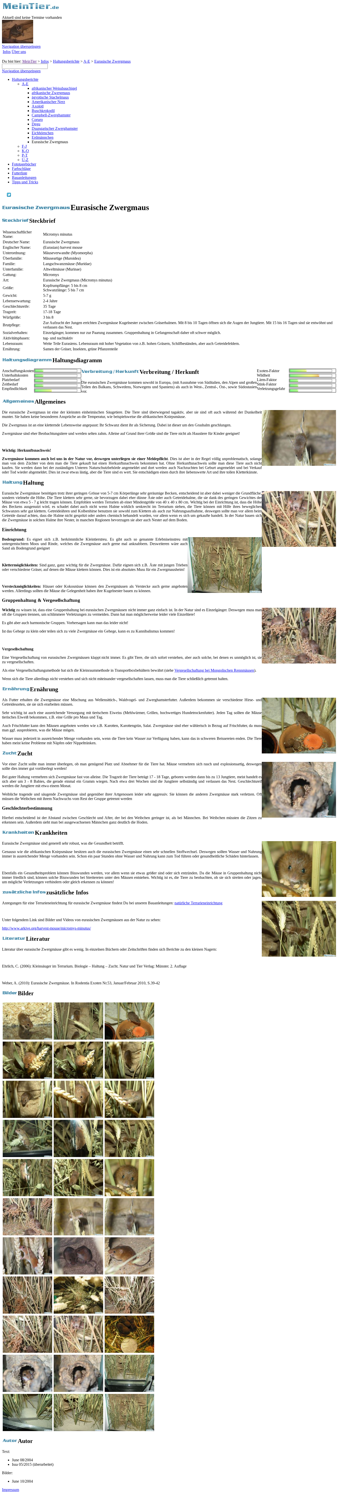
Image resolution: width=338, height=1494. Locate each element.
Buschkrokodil (43, 111)
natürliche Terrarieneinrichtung (198, 903)
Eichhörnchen (42, 133)
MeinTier (29, 61)
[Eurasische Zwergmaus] (299, 464)
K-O (25, 151)
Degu (36, 124)
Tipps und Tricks (25, 182)
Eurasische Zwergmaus (112, 61)
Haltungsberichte (66, 61)
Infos (7, 52)
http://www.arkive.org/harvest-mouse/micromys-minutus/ (46, 928)
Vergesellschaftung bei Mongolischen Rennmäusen (214, 670)
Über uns (19, 52)
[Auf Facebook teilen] (4, 195)
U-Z (25, 160)
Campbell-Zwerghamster (51, 115)
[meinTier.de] (31, 8)
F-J (24, 146)
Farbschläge (21, 168)
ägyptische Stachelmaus (50, 97)
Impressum (10, 1490)
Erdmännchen (42, 137)
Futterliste (19, 173)
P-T (25, 155)
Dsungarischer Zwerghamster (55, 128)
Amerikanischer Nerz (48, 102)
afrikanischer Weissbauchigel (54, 88)
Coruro (37, 119)
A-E (86, 61)
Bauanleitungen (24, 177)
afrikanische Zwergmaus (51, 93)
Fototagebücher (24, 164)
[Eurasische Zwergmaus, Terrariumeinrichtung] (225, 591)
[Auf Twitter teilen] (9, 195)
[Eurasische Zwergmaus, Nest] (299, 545)
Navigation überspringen (21, 46)
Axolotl (38, 106)
